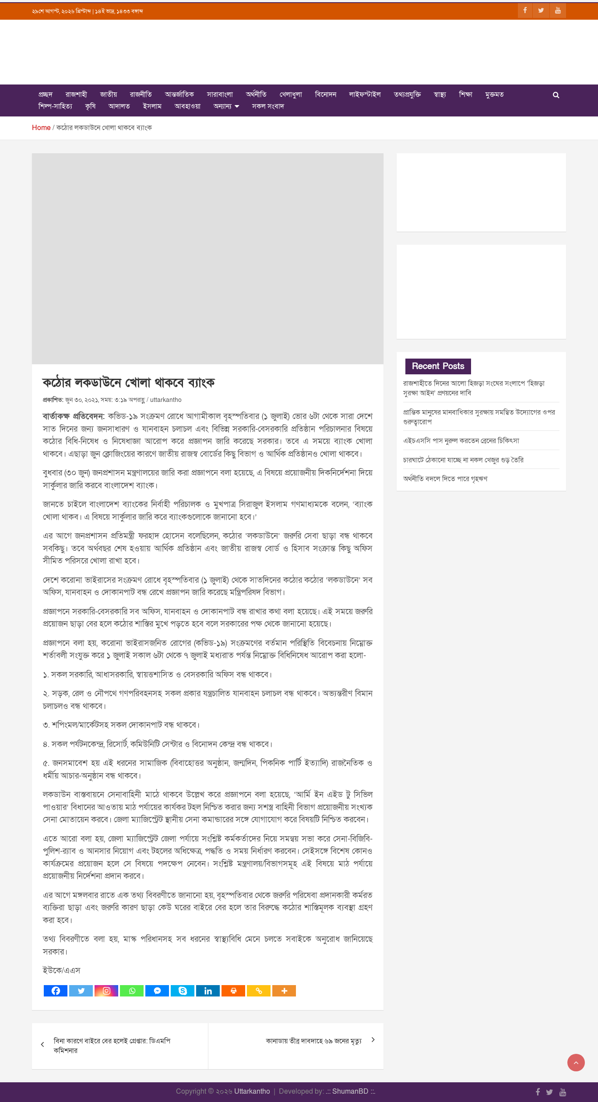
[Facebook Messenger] (157, 990)
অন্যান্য (223, 106)
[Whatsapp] (132, 990)
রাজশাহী (76, 94)
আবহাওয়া (188, 106)
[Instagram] (106, 990)
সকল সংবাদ (268, 106)
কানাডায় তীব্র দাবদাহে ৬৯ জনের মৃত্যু (314, 1041)
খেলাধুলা (291, 94)
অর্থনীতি (256, 94)
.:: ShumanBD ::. (350, 1091)
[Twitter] (81, 990)
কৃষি (90, 106)
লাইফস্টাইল (365, 94)
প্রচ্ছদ (46, 94)
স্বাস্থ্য (440, 94)
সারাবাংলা (220, 94)
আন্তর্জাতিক (179, 94)
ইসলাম (152, 106)
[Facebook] (55, 990)
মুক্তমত (494, 94)
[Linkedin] (208, 990)
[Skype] (182, 990)
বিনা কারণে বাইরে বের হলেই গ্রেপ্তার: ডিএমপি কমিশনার (112, 1046)
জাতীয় (108, 94)
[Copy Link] (259, 990)
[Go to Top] (576, 1062)
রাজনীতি (141, 94)
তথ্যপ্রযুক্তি (407, 94)
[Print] (233, 990)
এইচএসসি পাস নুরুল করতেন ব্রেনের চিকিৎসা (461, 441)
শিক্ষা (465, 94)
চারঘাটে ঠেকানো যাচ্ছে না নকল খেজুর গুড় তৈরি (463, 460)
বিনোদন (325, 94)
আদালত (119, 106)
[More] (284, 990)
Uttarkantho (252, 1091)
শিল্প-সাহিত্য (55, 106)
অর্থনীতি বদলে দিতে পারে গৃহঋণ (445, 479)
